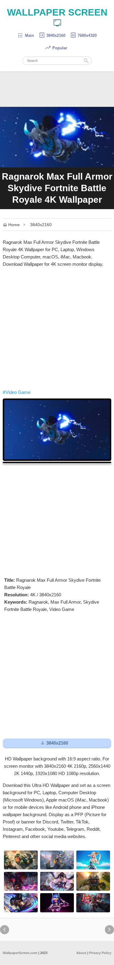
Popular (56, 48)
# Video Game (16, 392)
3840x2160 (52, 35)
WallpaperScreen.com (20, 953)
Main (25, 35)
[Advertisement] (57, 328)
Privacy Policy (100, 953)
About (81, 953)
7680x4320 (83, 35)
